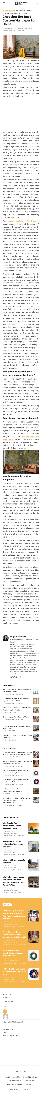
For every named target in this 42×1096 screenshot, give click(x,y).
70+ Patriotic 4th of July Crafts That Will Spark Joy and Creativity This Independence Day (16, 800)
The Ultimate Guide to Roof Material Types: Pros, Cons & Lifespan (17, 690)
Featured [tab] (7, 905)
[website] (11, 678)
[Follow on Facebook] (17, 1071)
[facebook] (14, 678)
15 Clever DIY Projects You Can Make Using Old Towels (17, 736)
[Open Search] (38, 3)
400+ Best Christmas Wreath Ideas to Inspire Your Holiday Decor (15, 772)
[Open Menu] (4, 3)
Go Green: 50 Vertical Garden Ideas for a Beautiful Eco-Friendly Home (16, 790)
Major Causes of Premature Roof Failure (16, 717)
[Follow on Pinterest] (20, 678)
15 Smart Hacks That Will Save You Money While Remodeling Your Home (17, 709)
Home (5, 10)
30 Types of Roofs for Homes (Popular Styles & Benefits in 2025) (15, 700)
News (12, 10)
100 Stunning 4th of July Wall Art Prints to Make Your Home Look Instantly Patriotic (17, 753)
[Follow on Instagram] (17, 678)
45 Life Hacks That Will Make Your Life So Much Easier (16, 727)
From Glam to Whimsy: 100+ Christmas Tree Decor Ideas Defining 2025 (17, 762)
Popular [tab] (16, 905)
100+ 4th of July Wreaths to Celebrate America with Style (16, 781)
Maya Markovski (9, 28)
